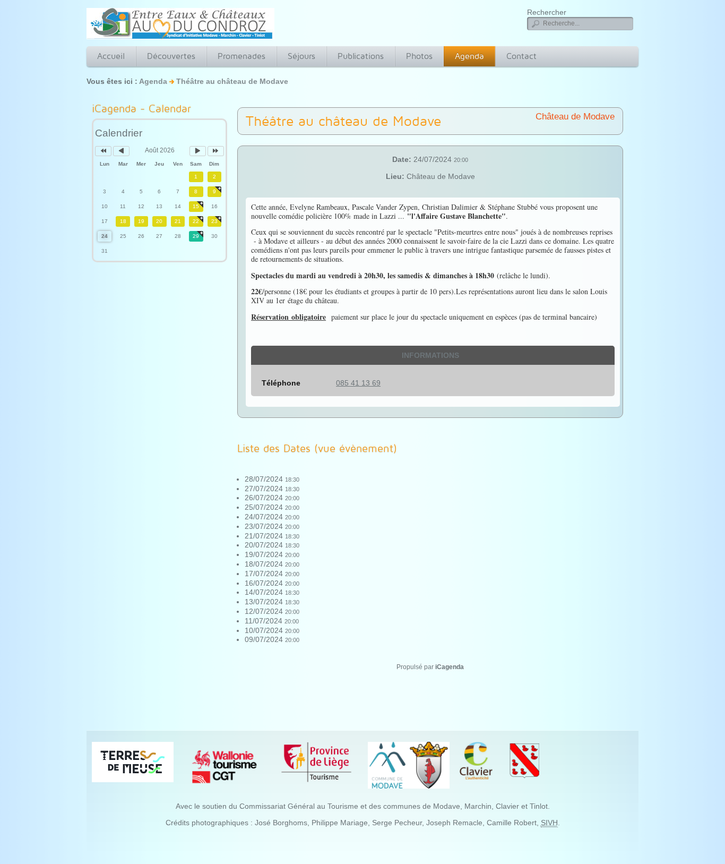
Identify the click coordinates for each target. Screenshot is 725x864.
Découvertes (171, 56)
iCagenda (449, 667)
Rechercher (546, 12)
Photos (419, 56)
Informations (430, 355)
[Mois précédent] (121, 151)
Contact (521, 56)
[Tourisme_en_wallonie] (224, 766)
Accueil (111, 56)
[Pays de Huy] (133, 761)
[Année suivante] (216, 151)
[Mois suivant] (197, 151)
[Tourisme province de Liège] (316, 761)
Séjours (301, 56)
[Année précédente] (103, 151)
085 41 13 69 (358, 383)
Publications (361, 56)
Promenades (241, 56)
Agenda (469, 56)
